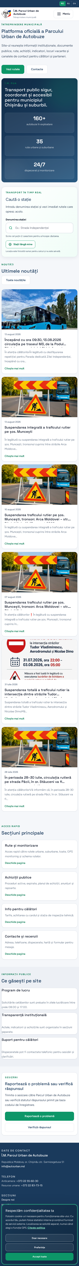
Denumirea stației (16, 219)
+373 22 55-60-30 (27, 1181)
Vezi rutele (13, 69)
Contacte (37, 69)
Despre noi (7, 1199)
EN (74, 3)
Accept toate (40, 1256)
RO (62, 3)
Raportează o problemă (39, 1116)
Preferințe (39, 1247)
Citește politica (36, 1227)
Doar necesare (39, 1238)
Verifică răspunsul (39, 1127)
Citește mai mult (14, 368)
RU (68, 3)
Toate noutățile (16, 280)
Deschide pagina (15, 863)
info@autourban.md (13, 1166)
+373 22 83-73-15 (31, 1185)
